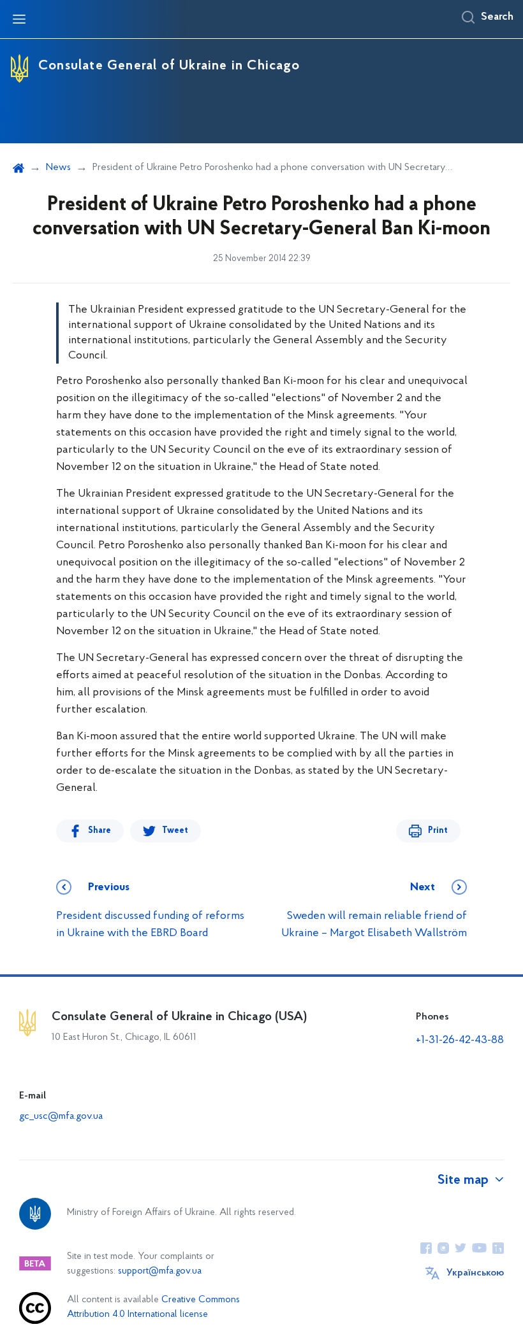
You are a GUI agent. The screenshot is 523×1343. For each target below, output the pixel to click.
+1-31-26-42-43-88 (460, 1040)
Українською (475, 1273)
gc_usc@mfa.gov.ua (61, 1116)
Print (438, 830)
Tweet (175, 830)
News (58, 167)
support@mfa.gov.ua (160, 1271)
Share (99, 830)
